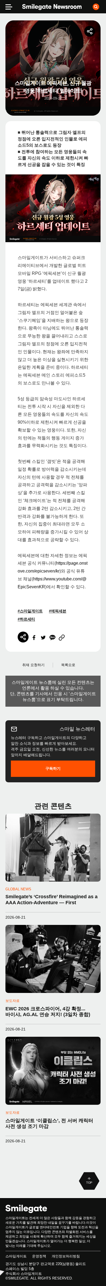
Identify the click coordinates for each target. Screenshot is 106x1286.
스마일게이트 (16, 1256)
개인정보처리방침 (66, 1256)
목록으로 (68, 665)
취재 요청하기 (33, 665)
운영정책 (39, 1256)
